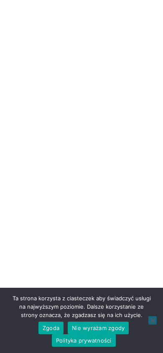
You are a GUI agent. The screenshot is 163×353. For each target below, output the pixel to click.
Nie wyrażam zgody (98, 328)
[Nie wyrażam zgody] (152, 320)
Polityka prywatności (84, 340)
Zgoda (51, 328)
